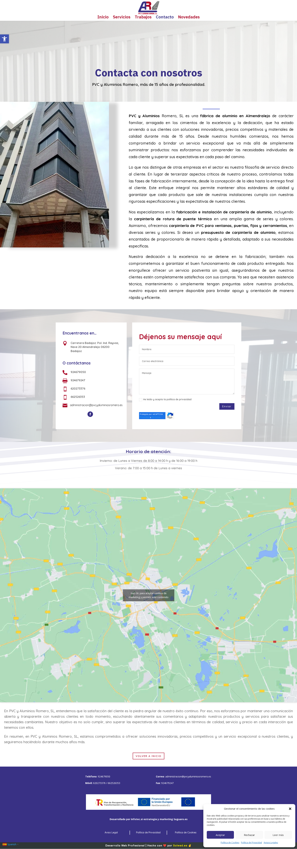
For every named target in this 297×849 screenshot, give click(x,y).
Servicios (121, 18)
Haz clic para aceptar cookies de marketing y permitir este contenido (148, 595)
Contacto (165, 18)
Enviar (227, 406)
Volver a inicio (148, 756)
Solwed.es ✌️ (182, 845)
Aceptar (220, 835)
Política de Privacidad (251, 842)
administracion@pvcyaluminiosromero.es (188, 776)
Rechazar (249, 835)
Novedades (189, 18)
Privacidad (144, 417)
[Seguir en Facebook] (90, 414)
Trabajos (143, 18)
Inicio (103, 18)
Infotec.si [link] (137, 819)
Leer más (278, 835)
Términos (156, 417)
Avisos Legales (271, 842)
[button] (4, 38)
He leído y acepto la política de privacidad (167, 399)
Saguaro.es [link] (181, 819)
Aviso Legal (111, 832)
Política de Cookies (230, 842)
